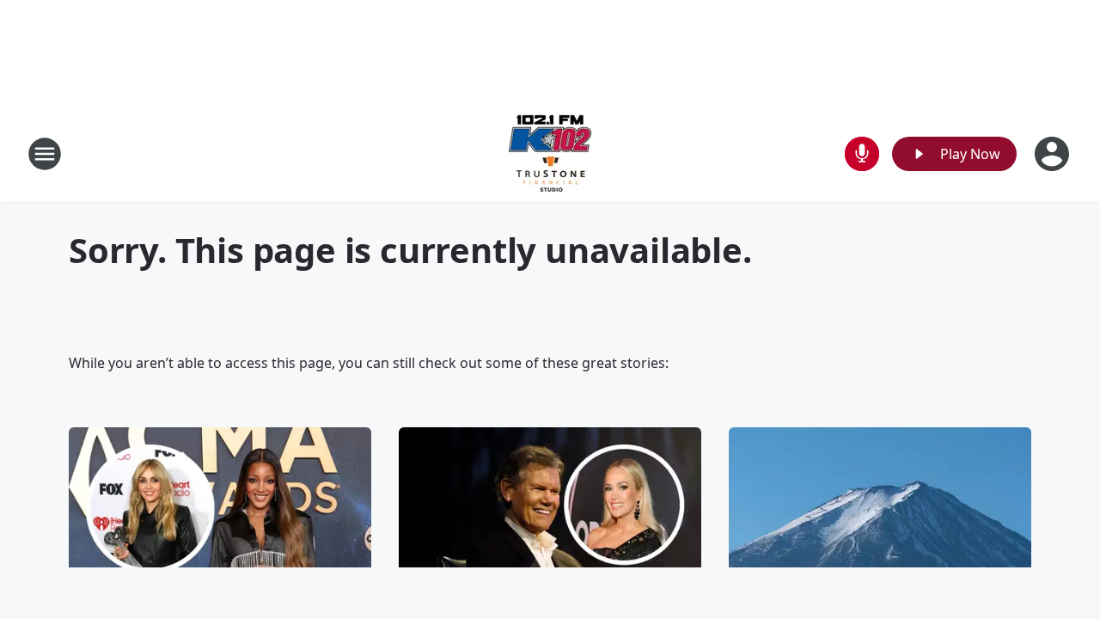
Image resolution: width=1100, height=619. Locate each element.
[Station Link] (550, 153)
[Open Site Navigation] (45, 154)
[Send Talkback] (862, 154)
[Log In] (1053, 154)
